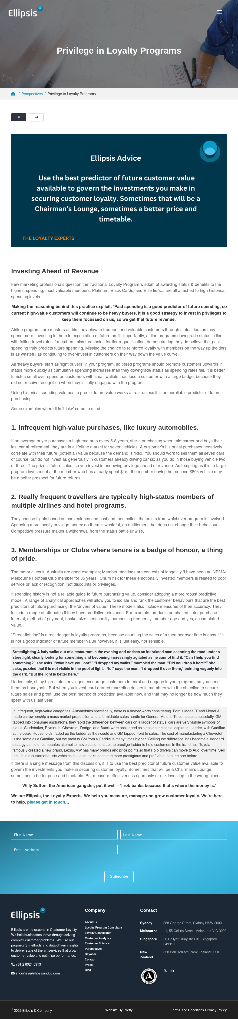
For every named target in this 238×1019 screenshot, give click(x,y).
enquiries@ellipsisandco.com (37, 972)
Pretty (128, 1009)
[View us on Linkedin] (172, 970)
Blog (88, 970)
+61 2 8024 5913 (28, 964)
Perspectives (32, 93)
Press (89, 965)
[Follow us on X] (165, 970)
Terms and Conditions (187, 1009)
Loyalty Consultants (98, 933)
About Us (91, 922)
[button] (219, 12)
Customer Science (97, 943)
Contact (90, 959)
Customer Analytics (98, 938)
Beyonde (91, 954)
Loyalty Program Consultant (103, 927)
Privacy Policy (216, 1009)
